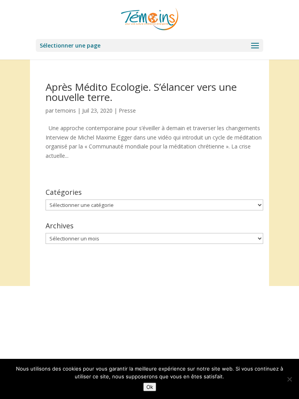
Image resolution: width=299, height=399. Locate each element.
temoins (65, 110)
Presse (127, 110)
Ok (149, 387)
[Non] (289, 379)
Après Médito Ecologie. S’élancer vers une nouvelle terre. (141, 92)
